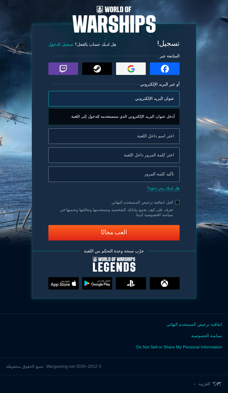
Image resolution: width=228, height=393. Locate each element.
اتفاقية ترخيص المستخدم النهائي (138, 202)
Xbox (165, 283)
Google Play (97, 283)
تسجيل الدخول (61, 44)
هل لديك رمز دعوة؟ (163, 188)
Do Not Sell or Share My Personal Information (179, 347)
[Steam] (97, 68)
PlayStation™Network (131, 283)
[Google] (131, 68)
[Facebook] (165, 68)
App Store (63, 283)
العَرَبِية (204, 383)
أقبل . (141, 202)
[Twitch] (63, 68)
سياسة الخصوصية (206, 335)
